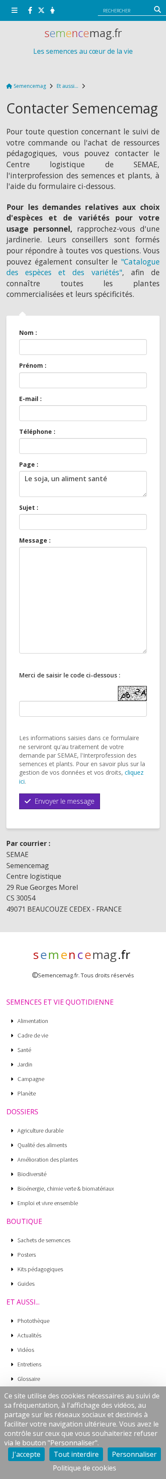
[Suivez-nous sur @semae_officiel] (41, 10)
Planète (26, 1093)
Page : (28, 464)
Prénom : (32, 365)
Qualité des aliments (42, 1145)
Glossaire (28, 1379)
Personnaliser (134, 1454)
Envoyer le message (63, 801)
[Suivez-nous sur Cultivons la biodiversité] (30, 10)
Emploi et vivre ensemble (47, 1203)
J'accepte (26, 1454)
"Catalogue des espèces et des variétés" (83, 267)
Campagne (30, 1079)
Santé (24, 1050)
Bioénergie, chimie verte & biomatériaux (65, 1188)
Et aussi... (67, 86)
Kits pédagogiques (40, 1269)
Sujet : (28, 507)
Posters (26, 1254)
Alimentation (32, 1021)
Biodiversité (31, 1174)
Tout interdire (76, 1454)
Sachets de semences (43, 1240)
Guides (25, 1283)
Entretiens (29, 1364)
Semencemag (29, 86)
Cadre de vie (32, 1035)
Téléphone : (37, 431)
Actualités (29, 1335)
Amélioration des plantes (47, 1159)
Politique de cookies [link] (84, 1468)
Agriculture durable (40, 1130)
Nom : (28, 332)
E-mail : (30, 399)
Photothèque (33, 1321)
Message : (35, 540)
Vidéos (25, 1350)
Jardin (24, 1064)
